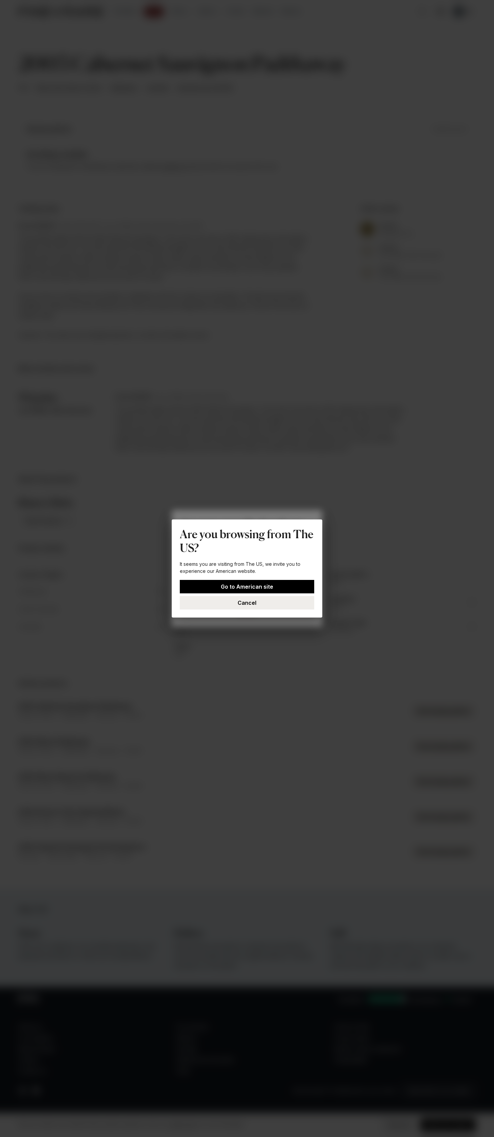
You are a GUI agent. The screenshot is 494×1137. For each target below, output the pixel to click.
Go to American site (247, 586)
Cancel (247, 602)
